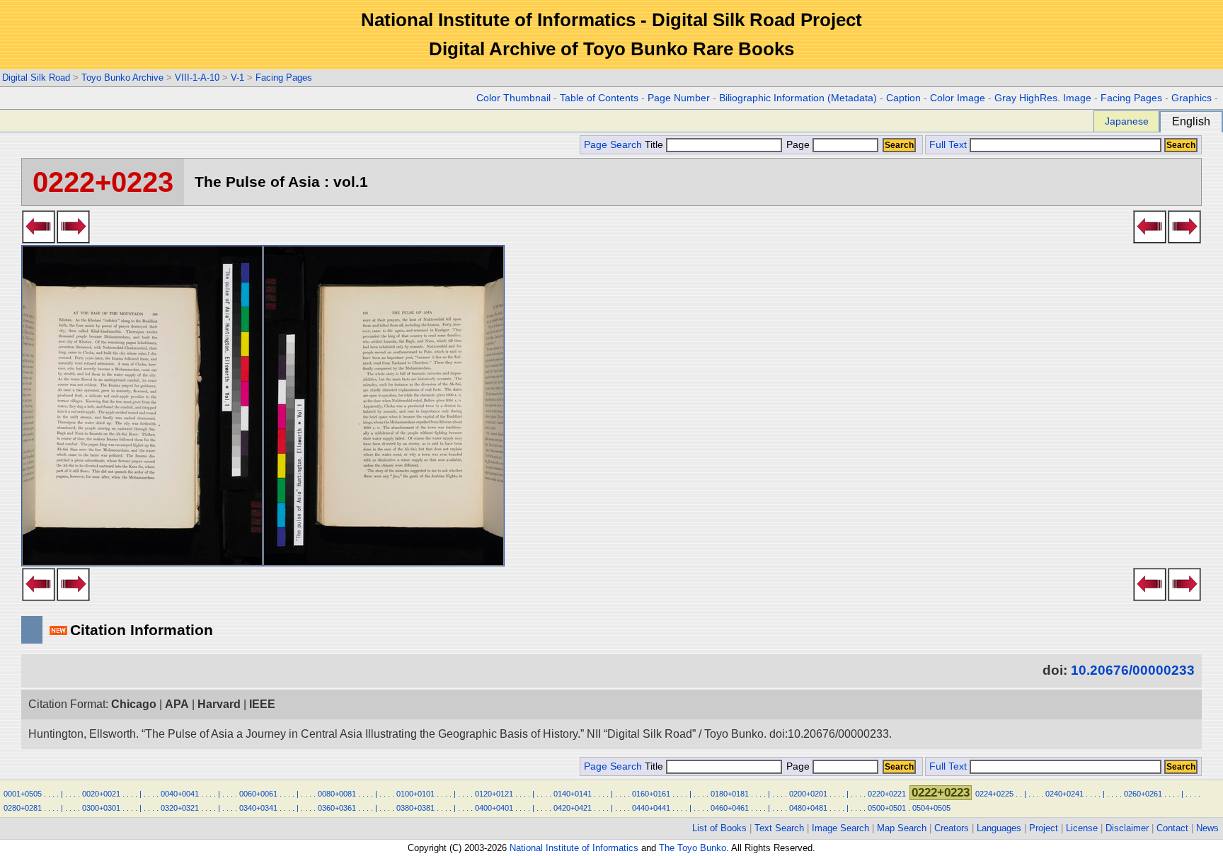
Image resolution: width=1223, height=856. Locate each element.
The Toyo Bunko (692, 848)
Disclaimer (1127, 828)
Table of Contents (599, 98)
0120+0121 (494, 793)
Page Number (679, 98)
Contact (1172, 828)
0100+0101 (415, 793)
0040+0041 (180, 793)
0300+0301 (101, 808)
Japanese (1127, 121)
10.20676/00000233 (1133, 670)
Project (1043, 828)
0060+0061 (258, 793)
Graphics (1191, 98)
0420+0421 (572, 808)
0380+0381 (415, 808)
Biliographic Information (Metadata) (798, 98)
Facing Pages (283, 77)
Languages (999, 828)
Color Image (957, 98)
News (1207, 828)
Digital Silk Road (36, 77)
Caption (903, 98)
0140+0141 (572, 793)
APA (177, 704)
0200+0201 (808, 793)
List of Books (719, 828)
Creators (951, 828)
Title (655, 144)
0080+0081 (337, 793)
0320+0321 (180, 808)
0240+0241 (1064, 793)
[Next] (73, 239)
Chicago (133, 704)
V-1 (237, 77)
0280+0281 (23, 808)
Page (798, 144)
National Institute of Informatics (574, 848)
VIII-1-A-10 (197, 77)
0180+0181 (730, 793)
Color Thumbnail (513, 98)
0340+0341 (258, 808)
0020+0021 (101, 793)
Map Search (901, 828)
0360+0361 (337, 808)
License (1082, 828)
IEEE (262, 704)
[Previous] (38, 239)
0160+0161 (651, 793)
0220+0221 (887, 793)
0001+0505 (23, 793)
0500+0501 (887, 808)
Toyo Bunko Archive (122, 77)
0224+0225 (994, 793)
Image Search (840, 828)
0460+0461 (730, 808)
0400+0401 (494, 808)
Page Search (613, 144)
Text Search (779, 828)
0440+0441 (651, 808)
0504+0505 (931, 808)
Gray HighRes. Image (1042, 98)
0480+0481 (808, 808)
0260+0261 (1143, 793)
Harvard (219, 704)
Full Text (948, 144)
